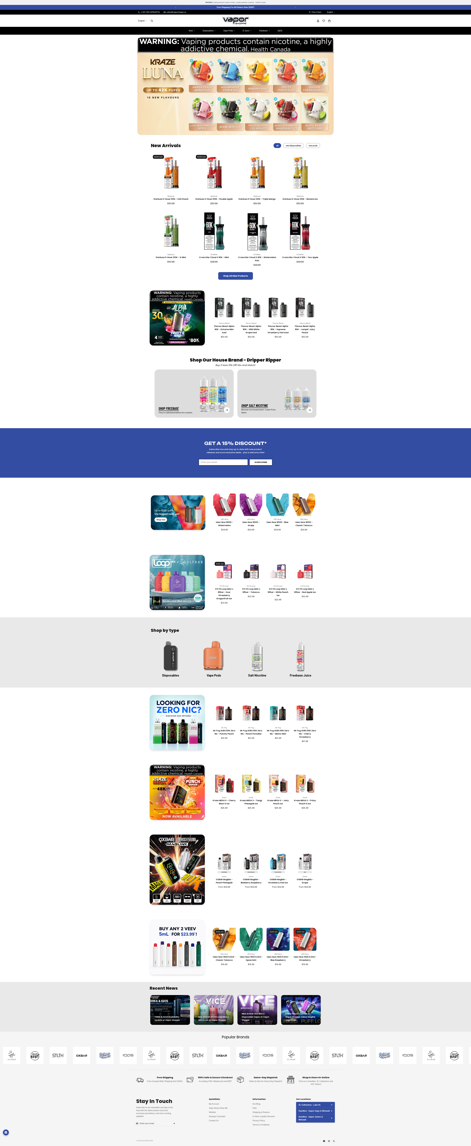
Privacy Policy (259, 1121)
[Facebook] (324, 1141)
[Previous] (175, 7)
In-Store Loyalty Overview (264, 1116)
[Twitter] (334, 1141)
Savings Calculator (217, 1116)
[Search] (152, 21)
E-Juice (246, 31)
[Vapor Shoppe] (235, 21)
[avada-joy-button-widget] (6, 1132)
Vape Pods (228, 31)
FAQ (254, 1108)
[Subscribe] (172, 1123)
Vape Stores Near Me (218, 1108)
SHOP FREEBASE (168, 408)
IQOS (280, 31)
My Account (214, 1104)
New (191, 31)
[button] (329, 21)
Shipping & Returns (261, 1112)
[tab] (277, 145)
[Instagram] (329, 1141)
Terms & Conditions (261, 1125)
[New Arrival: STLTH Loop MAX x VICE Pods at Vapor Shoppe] (214, 1010)
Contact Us (214, 1121)
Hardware (263, 31)
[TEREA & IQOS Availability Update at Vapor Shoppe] (170, 1010)
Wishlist (212, 1112)
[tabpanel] (235, 216)
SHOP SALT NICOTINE (254, 405)
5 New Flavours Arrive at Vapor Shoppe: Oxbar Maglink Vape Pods (300, 1017)
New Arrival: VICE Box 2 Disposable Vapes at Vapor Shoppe (255, 1017)
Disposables (208, 31)
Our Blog (256, 1104)
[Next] (295, 7)
